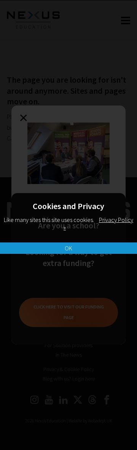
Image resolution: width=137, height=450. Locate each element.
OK (68, 248)
